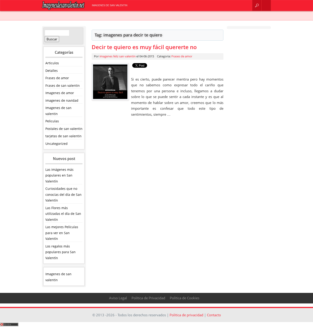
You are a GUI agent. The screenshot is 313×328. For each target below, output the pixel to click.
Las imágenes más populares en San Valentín (59, 175)
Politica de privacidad (186, 315)
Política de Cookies (184, 298)
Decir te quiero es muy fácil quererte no (144, 47)
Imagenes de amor (59, 93)
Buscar (257, 5)
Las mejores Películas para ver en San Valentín (61, 233)
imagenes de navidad (61, 100)
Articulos (52, 63)
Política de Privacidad (148, 298)
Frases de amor (57, 78)
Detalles (51, 70)
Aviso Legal (118, 298)
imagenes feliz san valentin (117, 56)
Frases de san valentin (62, 85)
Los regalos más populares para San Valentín (60, 252)
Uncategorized (56, 143)
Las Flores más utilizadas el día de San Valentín (63, 214)
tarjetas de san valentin (63, 136)
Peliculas (52, 121)
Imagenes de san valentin (109, 5)
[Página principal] (63, 9)
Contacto (266, 5)
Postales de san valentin (63, 128)
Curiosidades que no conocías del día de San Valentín (63, 194)
